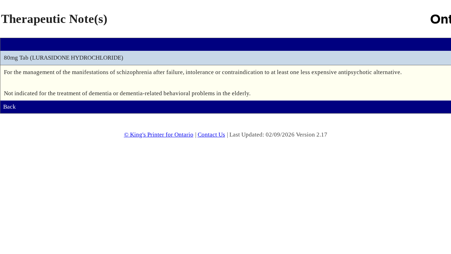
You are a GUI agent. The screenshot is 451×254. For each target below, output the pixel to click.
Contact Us (211, 134)
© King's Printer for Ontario (158, 134)
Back (9, 106)
